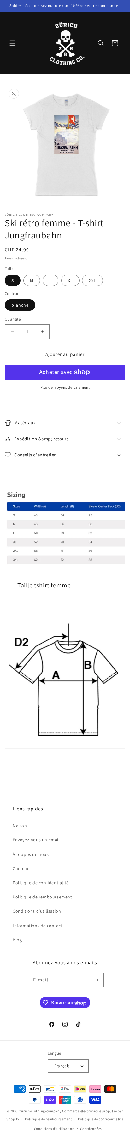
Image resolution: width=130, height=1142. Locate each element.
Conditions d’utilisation (54, 1129)
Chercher (22, 868)
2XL (92, 280)
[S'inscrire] (96, 980)
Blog (17, 940)
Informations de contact (37, 925)
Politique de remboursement (42, 897)
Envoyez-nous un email (36, 840)
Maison (20, 825)
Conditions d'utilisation (37, 911)
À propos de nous (31, 854)
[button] (13, 43)
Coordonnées (91, 1129)
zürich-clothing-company (40, 1111)
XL (70, 280)
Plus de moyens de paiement (65, 387)
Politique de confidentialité (41, 883)
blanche (20, 305)
